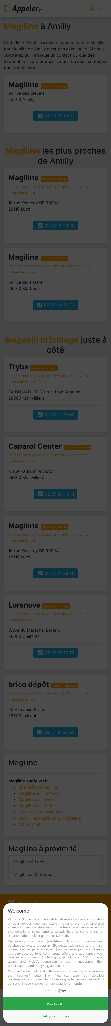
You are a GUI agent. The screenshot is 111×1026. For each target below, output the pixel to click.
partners (32, 919)
